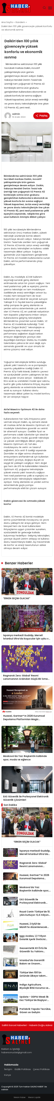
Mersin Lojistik (34, 1097)
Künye (7, 1075)
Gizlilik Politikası (22, 1069)
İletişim (8, 1069)
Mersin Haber (20, 1097)
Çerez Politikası (41, 1069)
